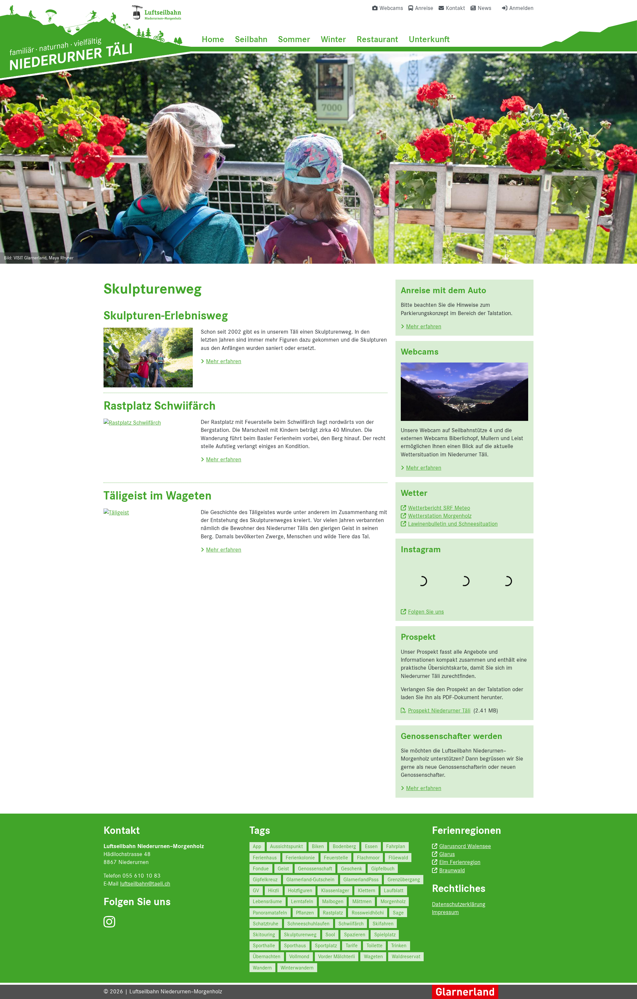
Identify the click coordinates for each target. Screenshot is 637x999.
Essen (371, 846)
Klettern (366, 890)
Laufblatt (393, 890)
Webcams (391, 8)
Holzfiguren (300, 890)
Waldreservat (406, 956)
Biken (318, 846)
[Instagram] (109, 922)
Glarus (447, 854)
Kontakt (455, 8)
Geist (283, 868)
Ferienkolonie (300, 857)
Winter (333, 39)
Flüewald (398, 857)
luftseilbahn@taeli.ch (145, 883)
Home (213, 39)
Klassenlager (335, 890)
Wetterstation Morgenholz (439, 515)
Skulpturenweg (300, 934)
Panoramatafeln (270, 912)
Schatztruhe (265, 923)
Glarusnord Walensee (465, 846)
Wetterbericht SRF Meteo (439, 507)
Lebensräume (267, 901)
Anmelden (521, 8)
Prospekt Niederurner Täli (439, 710)
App (257, 846)
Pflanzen (305, 912)
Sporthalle (264, 945)
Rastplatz (333, 912)
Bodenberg (344, 846)
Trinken (398, 945)
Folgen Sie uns (426, 611)
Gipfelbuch (382, 868)
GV (256, 890)
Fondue (261, 868)
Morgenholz (393, 901)
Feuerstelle (336, 857)
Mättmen (362, 901)
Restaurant (377, 39)
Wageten (373, 956)
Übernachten (266, 956)
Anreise (424, 8)
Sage (398, 912)
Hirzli (273, 890)
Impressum (445, 912)
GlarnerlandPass (361, 879)
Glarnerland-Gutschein (310, 879)
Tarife (352, 945)
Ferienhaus (265, 857)
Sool (330, 934)
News (484, 8)
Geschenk (351, 868)
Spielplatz (384, 934)
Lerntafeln (302, 901)
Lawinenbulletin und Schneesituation (453, 523)
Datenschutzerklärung (458, 904)
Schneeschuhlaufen (308, 923)
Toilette (375, 945)
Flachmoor (368, 857)
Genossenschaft (315, 868)
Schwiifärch (351, 923)
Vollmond (299, 956)
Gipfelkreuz (265, 879)
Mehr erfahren (223, 361)
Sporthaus (295, 945)
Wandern (262, 968)
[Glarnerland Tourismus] (465, 991)
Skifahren (383, 923)
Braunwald (452, 870)
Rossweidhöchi (368, 912)
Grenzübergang (404, 879)
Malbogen (332, 901)
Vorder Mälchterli (336, 956)
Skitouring (264, 934)
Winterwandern (297, 968)
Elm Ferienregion (459, 862)
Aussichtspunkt (286, 846)
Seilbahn (251, 39)
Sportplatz (326, 945)
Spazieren (354, 934)
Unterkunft (429, 39)
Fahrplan (395, 846)
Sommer (294, 39)
